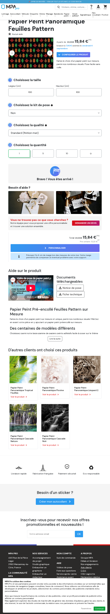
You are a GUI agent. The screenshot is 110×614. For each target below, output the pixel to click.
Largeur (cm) (14, 86)
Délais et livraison (89, 561)
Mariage (49, 14)
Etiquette (34, 14)
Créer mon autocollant (53, 501)
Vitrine (42, 14)
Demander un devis (86, 223)
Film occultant (96, 14)
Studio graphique (40, 564)
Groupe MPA (87, 557)
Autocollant (15, 14)
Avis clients (86, 567)
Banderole (58, 14)
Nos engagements (89, 564)
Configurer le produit (74, 54)
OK (79, 534)
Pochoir (105, 15)
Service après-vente (67, 574)
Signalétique (85, 15)
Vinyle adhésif (75, 15)
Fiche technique (72, 294)
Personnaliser (57, 248)
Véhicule (25, 14)
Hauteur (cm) (62, 86)
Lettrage (5, 14)
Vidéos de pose (64, 567)
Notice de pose (72, 288)
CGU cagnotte (88, 574)
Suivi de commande (66, 557)
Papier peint (66, 15)
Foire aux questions (66, 570)
